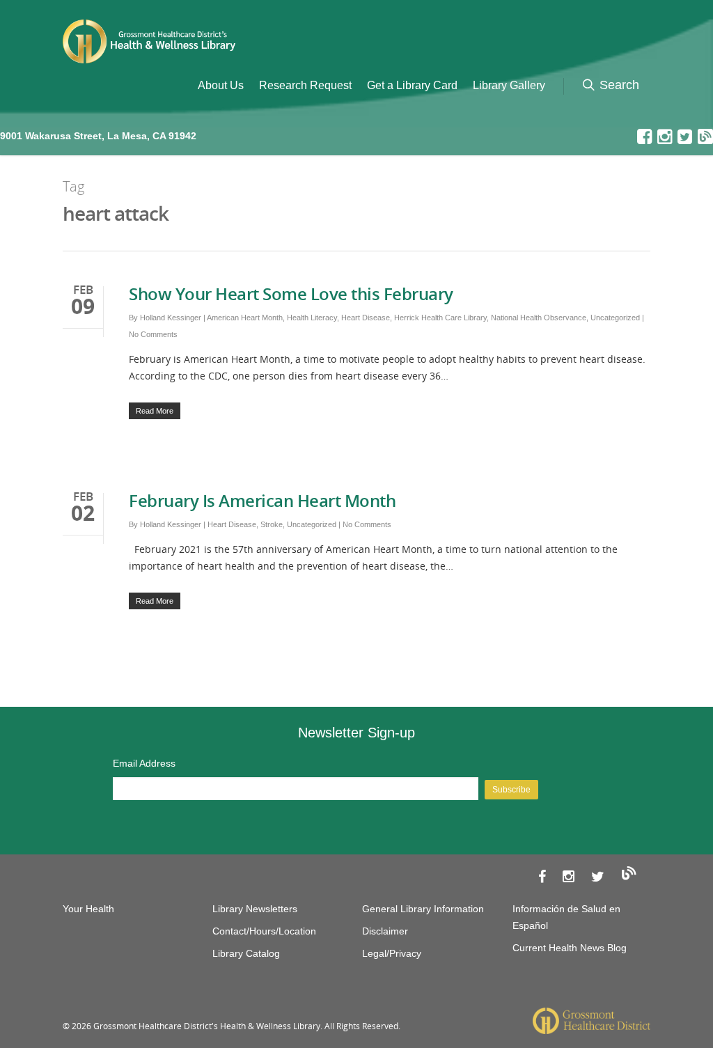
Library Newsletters (254, 908)
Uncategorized (615, 317)
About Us (221, 85)
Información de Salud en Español (566, 917)
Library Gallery (509, 85)
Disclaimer (385, 931)
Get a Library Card (412, 85)
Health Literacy (312, 317)
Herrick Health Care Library (440, 317)
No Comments (153, 334)
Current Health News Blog (569, 947)
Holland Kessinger (170, 317)
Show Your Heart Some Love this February (291, 293)
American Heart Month (245, 317)
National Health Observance (538, 317)
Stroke (271, 524)
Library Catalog (246, 953)
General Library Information (423, 908)
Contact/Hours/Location (264, 931)
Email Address (144, 763)
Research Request (305, 85)
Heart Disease (365, 317)
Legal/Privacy (391, 953)
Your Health (88, 908)
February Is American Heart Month (262, 500)
